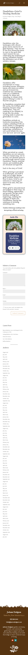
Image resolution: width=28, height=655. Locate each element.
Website (4, 301)
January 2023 (5, 444)
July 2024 (5, 405)
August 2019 (5, 534)
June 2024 (5, 407)
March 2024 (5, 414)
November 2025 (6, 368)
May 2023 (5, 435)
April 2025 (5, 384)
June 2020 (5, 511)
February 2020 (6, 520)
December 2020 (6, 497)
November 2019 (6, 527)
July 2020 (5, 509)
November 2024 (6, 396)
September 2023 (6, 426)
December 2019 (6, 525)
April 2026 (5, 359)
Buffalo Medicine (6, 341)
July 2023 (5, 430)
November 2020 (6, 500)
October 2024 (6, 398)
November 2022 (6, 449)
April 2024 (5, 412)
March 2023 (5, 440)
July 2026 (5, 354)
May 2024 (5, 410)
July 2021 (4, 484)
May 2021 (5, 488)
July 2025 (5, 377)
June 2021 (5, 486)
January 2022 (5, 472)
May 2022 (5, 463)
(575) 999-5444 (14, 619)
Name (4, 288)
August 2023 (5, 428)
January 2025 (5, 391)
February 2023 (6, 442)
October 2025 (6, 370)
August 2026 (5, 352)
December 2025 (6, 366)
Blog (19, 16)
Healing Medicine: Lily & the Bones (10, 334)
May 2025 (5, 382)
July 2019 (5, 537)
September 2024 (6, 400)
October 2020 (6, 502)
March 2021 (5, 493)
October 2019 (6, 530)
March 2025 (5, 387)
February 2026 (6, 361)
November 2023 (6, 421)
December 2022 (6, 447)
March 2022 (5, 467)
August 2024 (5, 403)
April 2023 (5, 437)
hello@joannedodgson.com (14, 622)
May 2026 (5, 357)
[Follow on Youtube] (12, 640)
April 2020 (5, 516)
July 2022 (5, 458)
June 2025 (5, 380)
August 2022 (5, 456)
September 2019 (6, 532)
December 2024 (6, 394)
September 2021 (6, 479)
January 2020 (5, 523)
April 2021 (5, 490)
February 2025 (6, 389)
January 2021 (5, 495)
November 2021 (6, 477)
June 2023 (5, 433)
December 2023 (6, 419)
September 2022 (6, 454)
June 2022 (5, 460)
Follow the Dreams (7, 336)
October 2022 (6, 451)
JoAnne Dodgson (7, 16)
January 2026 (5, 364)
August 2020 (5, 507)
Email (4, 295)
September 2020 (6, 504)
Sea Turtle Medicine (7, 339)
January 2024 (5, 417)
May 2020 (5, 513)
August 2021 (5, 481)
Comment (5, 272)
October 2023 (6, 424)
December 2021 (6, 474)
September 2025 (6, 373)
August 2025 (5, 375)
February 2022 (6, 470)
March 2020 (5, 518)
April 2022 (5, 465)
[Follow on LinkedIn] (15, 640)
